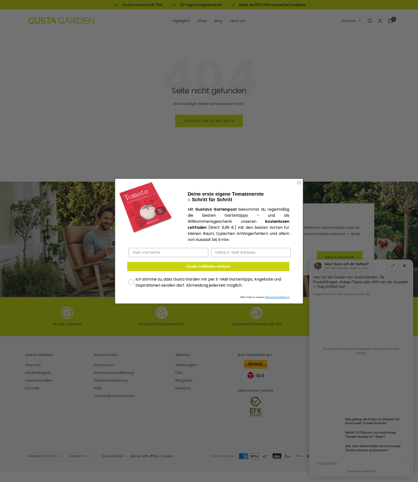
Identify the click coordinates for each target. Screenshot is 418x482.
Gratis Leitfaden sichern (208, 266)
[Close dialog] (299, 182)
